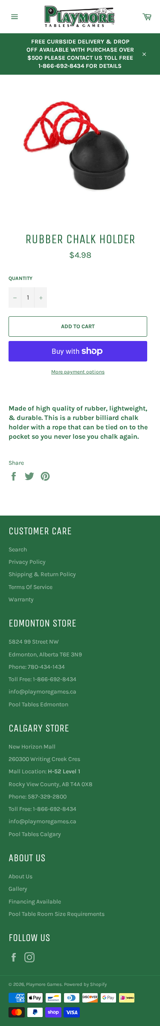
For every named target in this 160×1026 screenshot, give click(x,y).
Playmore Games (44, 984)
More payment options (78, 372)
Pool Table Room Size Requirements (57, 914)
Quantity (20, 278)
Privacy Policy (27, 561)
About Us (20, 876)
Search (18, 549)
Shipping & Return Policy (42, 574)
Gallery (18, 888)
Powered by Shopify (85, 984)
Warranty (21, 599)
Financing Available (35, 901)
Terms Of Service (30, 587)
